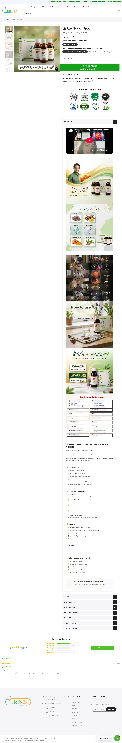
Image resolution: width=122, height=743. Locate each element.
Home (25, 7)
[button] (51, 643)
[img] (6, 664)
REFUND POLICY (77, 726)
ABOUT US (75, 712)
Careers (77, 7)
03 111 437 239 (53, 707)
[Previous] (17, 49)
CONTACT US (76, 716)
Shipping (65, 37)
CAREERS (74, 709)
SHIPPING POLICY (77, 722)
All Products (54, 7)
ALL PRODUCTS (76, 706)
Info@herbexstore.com (53, 703)
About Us (86, 7)
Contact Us (27, 13)
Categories (35, 7)
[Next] (56, 49)
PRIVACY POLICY (77, 719)
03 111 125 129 (53, 712)
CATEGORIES (76, 702)
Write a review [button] (102, 648)
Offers (44, 7)
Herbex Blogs (66, 7)
